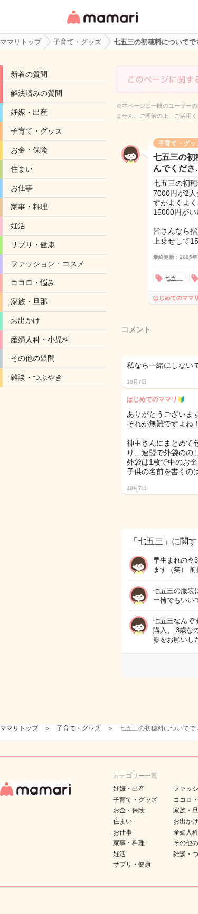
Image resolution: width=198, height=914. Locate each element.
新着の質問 (29, 74)
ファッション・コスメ (47, 263)
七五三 (173, 278)
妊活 (18, 226)
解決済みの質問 (36, 93)
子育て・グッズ (36, 131)
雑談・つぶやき (36, 377)
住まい (22, 169)
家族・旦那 (29, 301)
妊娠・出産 (29, 112)
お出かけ (25, 320)
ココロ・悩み (33, 282)
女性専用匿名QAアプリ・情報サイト (102, 24)
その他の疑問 (33, 358)
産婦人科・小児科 (40, 339)
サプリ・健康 (33, 244)
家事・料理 (29, 207)
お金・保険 (29, 150)
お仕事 (22, 188)
